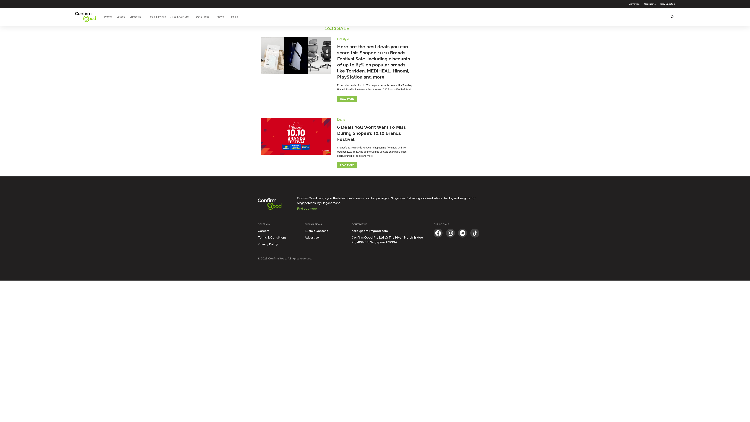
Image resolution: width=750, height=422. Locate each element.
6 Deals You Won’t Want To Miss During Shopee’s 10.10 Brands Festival (371, 133)
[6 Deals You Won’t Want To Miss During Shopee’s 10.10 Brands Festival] (296, 137)
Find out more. (307, 208)
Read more (347, 98)
